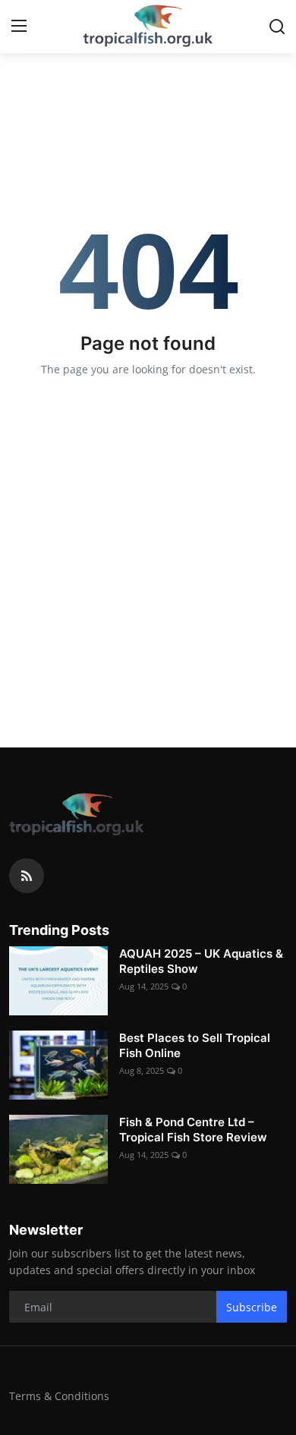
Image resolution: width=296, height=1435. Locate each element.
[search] (277, 26)
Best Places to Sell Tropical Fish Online (194, 1045)
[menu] (19, 26)
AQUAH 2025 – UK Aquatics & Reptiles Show (201, 961)
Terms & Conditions (59, 1396)
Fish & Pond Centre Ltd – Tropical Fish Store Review (193, 1129)
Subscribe (251, 1307)
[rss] (26, 875)
